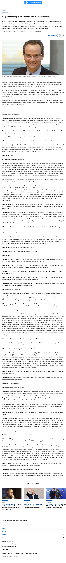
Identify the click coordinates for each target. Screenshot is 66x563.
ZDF (12, 553)
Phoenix (18, 553)
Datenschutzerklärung (9, 544)
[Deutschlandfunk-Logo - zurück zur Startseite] (33, 2)
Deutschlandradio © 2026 (10, 556)
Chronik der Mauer (30, 553)
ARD (9, 553)
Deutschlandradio (7, 541)
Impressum (5, 549)
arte (22, 553)
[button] (2, 3)
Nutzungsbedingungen (9, 546)
